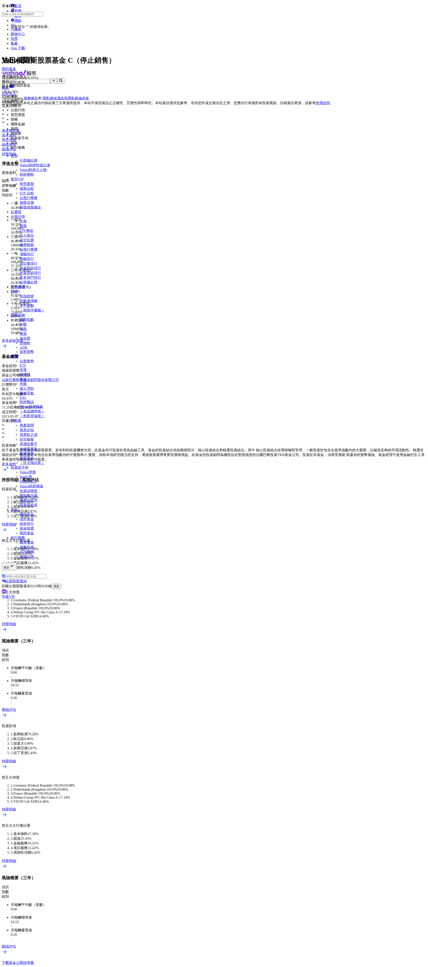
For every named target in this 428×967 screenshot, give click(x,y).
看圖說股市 (28, 500)
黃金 (23, 379)
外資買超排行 (30, 268)
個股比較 (27, 188)
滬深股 (25, 338)
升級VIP (8, 596)
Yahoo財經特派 (31, 406)
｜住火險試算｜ (32, 463)
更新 (56, 586)
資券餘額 (27, 245)
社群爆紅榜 (28, 160)
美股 (23, 329)
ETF (23, 365)
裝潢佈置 (27, 453)
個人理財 (27, 388)
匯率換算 (27, 542)
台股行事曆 (28, 198)
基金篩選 (27, 528)
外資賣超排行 (30, 273)
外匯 (23, 324)
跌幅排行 (27, 259)
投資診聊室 (28, 491)
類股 (23, 226)
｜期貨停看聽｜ (32, 310)
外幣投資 (27, 547)
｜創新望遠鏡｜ (32, 416)
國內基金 (27, 514)
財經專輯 (27, 174)
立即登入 (9, 93)
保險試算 (27, 556)
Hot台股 (26, 477)
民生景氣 (27, 393)
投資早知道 (28, 505)
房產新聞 (27, 425)
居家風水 (27, 458)
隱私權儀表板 (78, 98)
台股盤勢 (27, 361)
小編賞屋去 (28, 449)
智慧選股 (27, 184)
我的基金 (27, 533)
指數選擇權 (28, 301)
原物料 (25, 343)
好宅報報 (27, 439)
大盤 (23, 221)
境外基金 (27, 519)
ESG (23, 398)
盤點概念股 (28, 495)
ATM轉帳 (27, 552)
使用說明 (323, 103)
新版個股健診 (30, 207)
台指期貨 (27, 296)
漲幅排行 (27, 254)
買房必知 (27, 430)
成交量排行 (28, 263)
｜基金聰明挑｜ (32, 411)
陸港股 (25, 374)
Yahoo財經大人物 (33, 170)
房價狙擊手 (28, 444)
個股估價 (27, 202)
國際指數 (27, 320)
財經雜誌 (27, 402)
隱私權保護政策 (55, 98)
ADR (23, 347)
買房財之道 (28, 435)
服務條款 (31, 98)
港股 (23, 334)
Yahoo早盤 (28, 472)
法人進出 (27, 235)
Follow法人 (28, 481)
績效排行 (27, 524)
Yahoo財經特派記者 (35, 165)
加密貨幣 (27, 352)
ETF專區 (26, 231)
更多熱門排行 (30, 277)
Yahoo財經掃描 (31, 486)
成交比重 (27, 240)
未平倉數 (27, 305)
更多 (6, 567)
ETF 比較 (27, 193)
